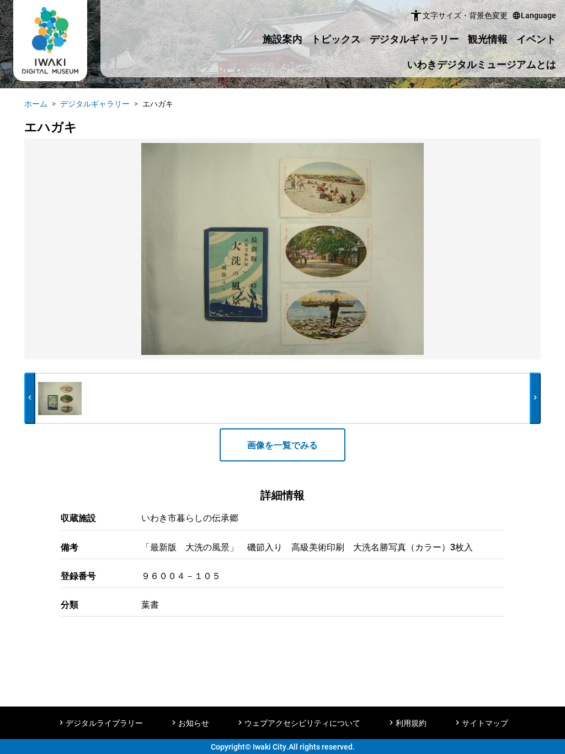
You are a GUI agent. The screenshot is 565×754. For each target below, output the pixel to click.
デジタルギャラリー (414, 38)
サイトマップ (485, 723)
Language (534, 15)
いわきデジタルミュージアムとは (481, 64)
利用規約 (411, 723)
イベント (536, 38)
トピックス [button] (336, 38)
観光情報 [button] (488, 38)
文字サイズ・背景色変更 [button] (458, 15)
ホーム (35, 103)
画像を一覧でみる (282, 444)
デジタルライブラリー (104, 723)
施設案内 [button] (282, 38)
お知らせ (193, 723)
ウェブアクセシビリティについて (302, 723)
